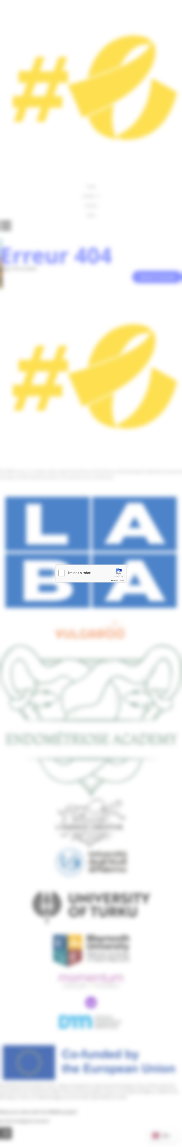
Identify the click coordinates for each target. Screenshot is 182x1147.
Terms (121, 581)
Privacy (114, 581)
